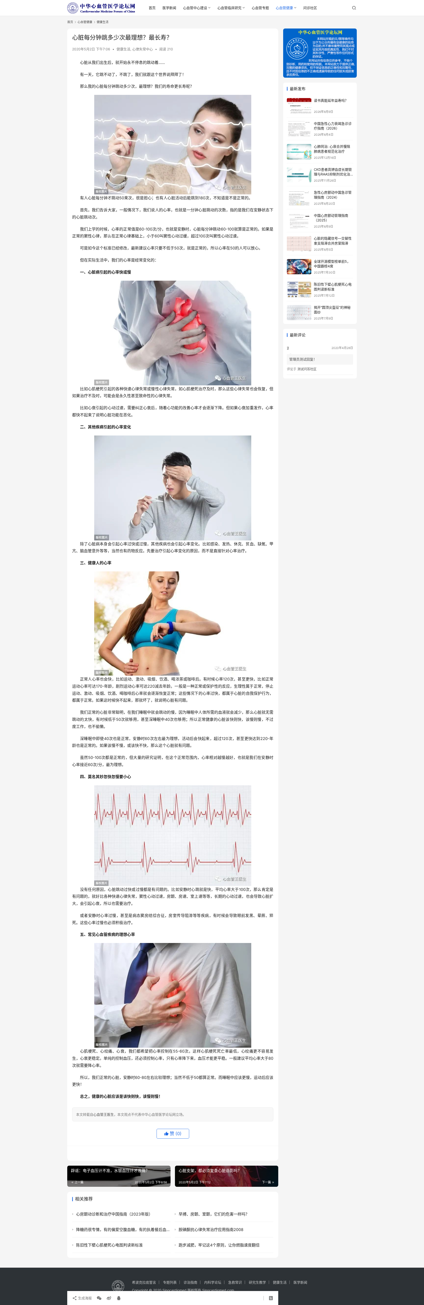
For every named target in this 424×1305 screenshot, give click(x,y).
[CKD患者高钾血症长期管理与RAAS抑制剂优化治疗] (299, 175)
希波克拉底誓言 (144, 1282)
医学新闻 (169, 8)
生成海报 (84, 1298)
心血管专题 (260, 8)
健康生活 (123, 49)
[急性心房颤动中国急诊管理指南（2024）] (299, 197)
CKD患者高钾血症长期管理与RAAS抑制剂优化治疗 (333, 174)
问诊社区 (310, 8)
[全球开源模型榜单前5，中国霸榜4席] (299, 267)
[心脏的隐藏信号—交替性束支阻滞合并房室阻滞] (299, 243)
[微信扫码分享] (99, 1298)
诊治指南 (190, 1282)
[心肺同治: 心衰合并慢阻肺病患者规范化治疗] (299, 152)
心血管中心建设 (195, 8)
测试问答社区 (307, 369)
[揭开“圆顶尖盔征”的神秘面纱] (299, 312)
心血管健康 (284, 8)
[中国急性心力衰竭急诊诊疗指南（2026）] (299, 129)
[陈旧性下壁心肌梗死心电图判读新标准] (299, 289)
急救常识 (235, 1282)
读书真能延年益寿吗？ (331, 100)
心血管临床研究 (229, 8)
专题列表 (170, 1282)
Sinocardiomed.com (218, 1290)
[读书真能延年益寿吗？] (299, 106)
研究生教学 (257, 1282)
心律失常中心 (142, 49)
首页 (152, 8)
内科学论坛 (212, 1282)
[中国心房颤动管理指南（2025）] (299, 221)
